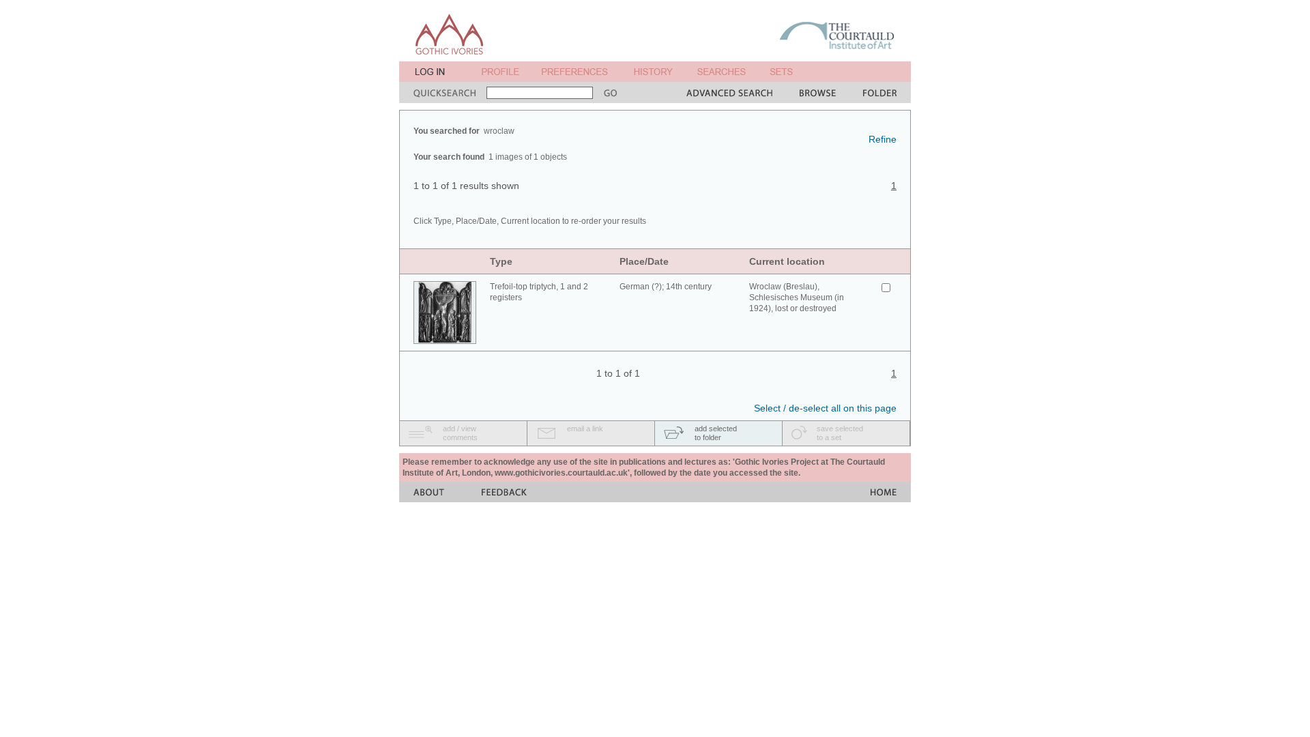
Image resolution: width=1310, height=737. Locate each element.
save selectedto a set (840, 433)
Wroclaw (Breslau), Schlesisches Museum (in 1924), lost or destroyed (796, 297)
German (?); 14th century (666, 286)
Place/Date (644, 261)
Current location (787, 261)
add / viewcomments (460, 433)
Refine (883, 139)
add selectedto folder (716, 433)
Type (501, 261)
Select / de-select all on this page (825, 408)
